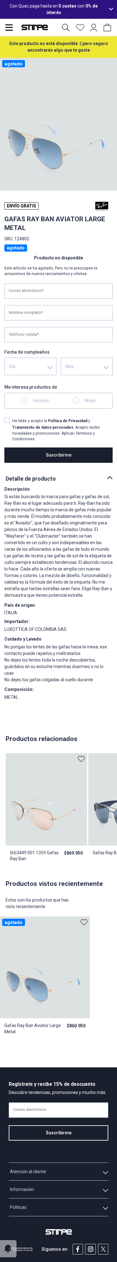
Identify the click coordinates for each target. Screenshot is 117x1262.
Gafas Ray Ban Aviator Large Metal (32, 1028)
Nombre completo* (26, 312)
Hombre (41, 400)
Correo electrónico (29, 1110)
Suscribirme (58, 454)
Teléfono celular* (24, 334)
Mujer (90, 400)
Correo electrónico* (26, 291)
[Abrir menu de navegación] (9, 27)
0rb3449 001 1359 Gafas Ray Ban (34, 855)
